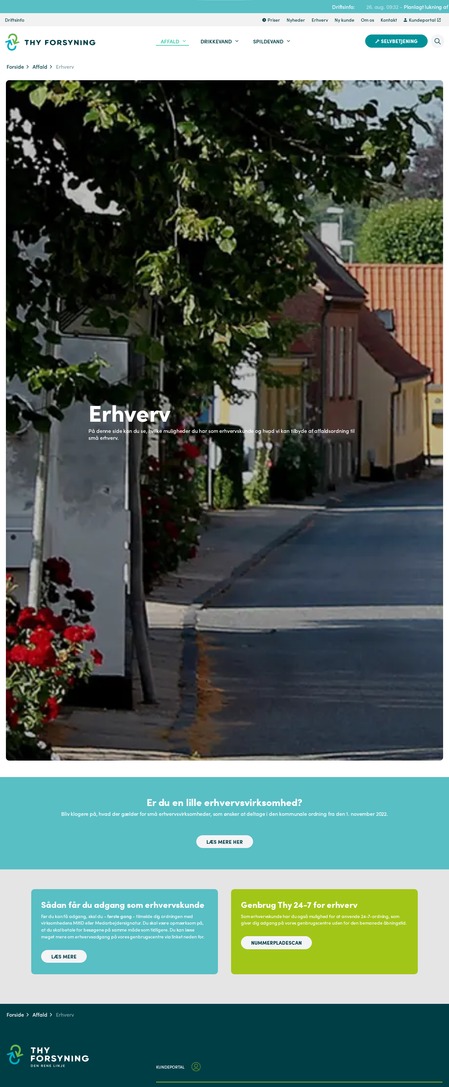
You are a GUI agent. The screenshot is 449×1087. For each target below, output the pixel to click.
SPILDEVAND (268, 41)
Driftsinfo (14, 19)
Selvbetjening (399, 40)
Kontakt (389, 19)
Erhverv (320, 19)
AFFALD (170, 41)
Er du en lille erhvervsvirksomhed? (224, 802)
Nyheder (296, 19)
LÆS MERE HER (224, 841)
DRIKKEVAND (216, 41)
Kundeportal (422, 19)
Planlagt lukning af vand (389, 6)
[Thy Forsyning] (50, 42)
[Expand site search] (437, 41)
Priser (274, 19)
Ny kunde (344, 19)
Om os (367, 19)
